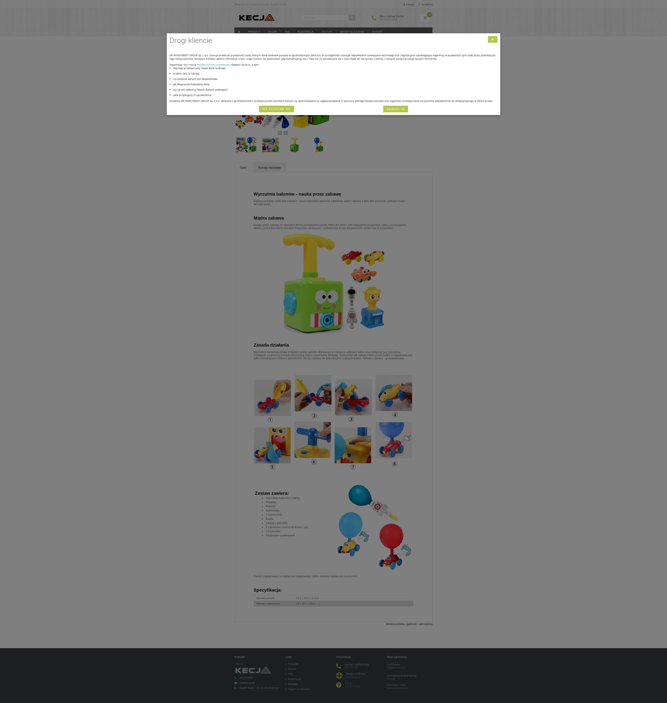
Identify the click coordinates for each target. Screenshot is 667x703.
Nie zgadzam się (276, 109)
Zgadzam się (396, 109)
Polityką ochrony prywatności (213, 64)
